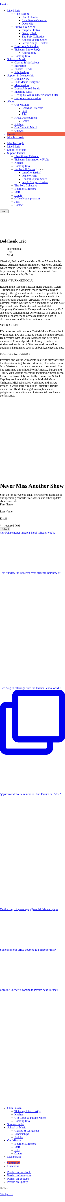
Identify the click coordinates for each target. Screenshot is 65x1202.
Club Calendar (30, 17)
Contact (18, 130)
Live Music (13, 10)
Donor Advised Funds (27, 88)
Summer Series (15, 1124)
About (10, 101)
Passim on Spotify (17, 1181)
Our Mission (21, 104)
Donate (11, 134)
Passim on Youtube (18, 1178)
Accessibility (29, 52)
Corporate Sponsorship (27, 98)
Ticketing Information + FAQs (31, 159)
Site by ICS (6, 1194)
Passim (4, 4)
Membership (21, 85)
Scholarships (21, 72)
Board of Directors (32, 107)
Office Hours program (27, 198)
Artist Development (25, 117)
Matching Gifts (23, 91)
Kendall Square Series (34, 39)
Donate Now (21, 78)
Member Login (15, 137)
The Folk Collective (33, 36)
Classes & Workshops (26, 62)
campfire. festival (31, 30)
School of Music (16, 59)
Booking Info (22, 56)
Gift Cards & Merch (25, 127)
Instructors (20, 65)
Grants (25, 120)
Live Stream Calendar (34, 20)
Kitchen (18, 124)
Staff (24, 111)
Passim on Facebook (19, 1172)
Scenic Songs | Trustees (35, 43)
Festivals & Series (24, 26)
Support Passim (16, 153)
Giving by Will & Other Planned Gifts (36, 94)
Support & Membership (20, 75)
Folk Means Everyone (27, 81)
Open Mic (27, 23)
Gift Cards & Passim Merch (30, 1117)
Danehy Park (29, 33)
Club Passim (21, 13)
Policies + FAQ (23, 69)
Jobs (24, 114)
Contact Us (13, 1162)
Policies (18, 1137)
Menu (4, 211)
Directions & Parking (26, 46)
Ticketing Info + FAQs (27, 49)
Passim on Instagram (19, 1175)
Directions (13, 1166)
